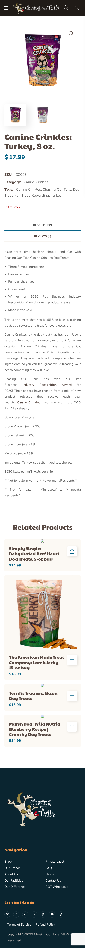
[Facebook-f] (16, 914)
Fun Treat (22, 195)
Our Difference (14, 887)
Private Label (54, 862)
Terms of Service (19, 925)
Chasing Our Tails (57, 189)
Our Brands (12, 868)
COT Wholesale (56, 887)
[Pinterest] (43, 914)
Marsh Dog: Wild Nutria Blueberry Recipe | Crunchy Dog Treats (34, 729)
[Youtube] (52, 914)
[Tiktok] (61, 914)
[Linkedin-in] (25, 914)
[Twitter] (7, 914)
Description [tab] (42, 225)
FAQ (48, 868)
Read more (72, 551)
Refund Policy (45, 925)
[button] (66, 8)
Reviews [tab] (42, 236)
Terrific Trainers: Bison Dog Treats (33, 695)
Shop (8, 862)
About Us (11, 874)
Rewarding (40, 195)
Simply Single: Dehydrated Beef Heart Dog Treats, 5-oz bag (34, 553)
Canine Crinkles (36, 182)
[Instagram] (34, 914)
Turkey (56, 195)
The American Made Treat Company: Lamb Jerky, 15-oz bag (36, 662)
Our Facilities (13, 880)
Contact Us (53, 880)
